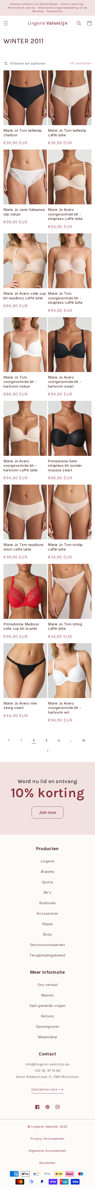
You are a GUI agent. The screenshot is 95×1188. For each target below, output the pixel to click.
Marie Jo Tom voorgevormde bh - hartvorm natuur (20, 381)
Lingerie (47, 861)
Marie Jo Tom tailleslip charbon (22, 132)
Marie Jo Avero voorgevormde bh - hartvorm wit (64, 708)
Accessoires (47, 913)
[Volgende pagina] (47, 750)
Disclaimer (47, 1163)
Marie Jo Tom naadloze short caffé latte (23, 547)
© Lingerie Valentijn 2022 (47, 1126)
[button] (6, 23)
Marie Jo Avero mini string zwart (20, 705)
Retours (47, 1016)
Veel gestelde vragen (47, 1005)
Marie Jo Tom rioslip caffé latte (65, 547)
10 (83, 740)
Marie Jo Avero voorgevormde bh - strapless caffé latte (65, 214)
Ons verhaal (48, 984)
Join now (47, 812)
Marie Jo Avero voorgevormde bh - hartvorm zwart (64, 381)
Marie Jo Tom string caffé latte (65, 626)
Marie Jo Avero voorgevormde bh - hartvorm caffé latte (20, 465)
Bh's (47, 892)
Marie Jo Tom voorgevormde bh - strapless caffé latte (65, 298)
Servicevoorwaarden (47, 945)
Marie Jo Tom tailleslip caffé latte (67, 132)
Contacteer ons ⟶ (47, 1089)
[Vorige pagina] (9, 740)
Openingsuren (47, 1026)
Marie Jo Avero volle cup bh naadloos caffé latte (24, 295)
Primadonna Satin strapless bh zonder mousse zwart (65, 465)
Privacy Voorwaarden (47, 1138)
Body (47, 934)
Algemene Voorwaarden (47, 1150)
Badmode (47, 903)
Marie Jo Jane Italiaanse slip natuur (24, 211)
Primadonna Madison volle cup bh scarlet (21, 626)
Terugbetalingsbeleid (47, 955)
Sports (47, 882)
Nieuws (47, 995)
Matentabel (47, 1037)
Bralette (47, 871)
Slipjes (47, 924)
